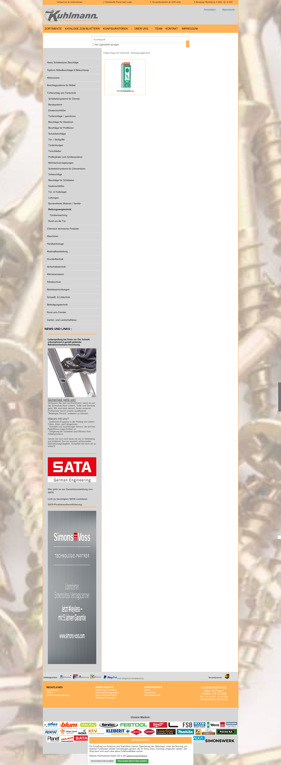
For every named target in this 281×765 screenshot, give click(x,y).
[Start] (72, 15)
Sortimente (53, 28)
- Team (157, 28)
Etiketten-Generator (105, 697)
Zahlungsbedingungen (107, 692)
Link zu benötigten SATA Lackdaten (67, 499)
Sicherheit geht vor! (62, 400)
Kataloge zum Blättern (82, 28)
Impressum (190, 28)
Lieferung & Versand (105, 690)
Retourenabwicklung (105, 695)
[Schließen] (188, 739)
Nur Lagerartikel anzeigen (107, 44)
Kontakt (172, 28)
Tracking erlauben (102, 761)
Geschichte (150, 692)
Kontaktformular (152, 695)
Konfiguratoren (115, 28)
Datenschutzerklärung (58, 695)
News (147, 690)
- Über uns (139, 28)
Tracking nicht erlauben (132, 761)
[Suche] (187, 43)
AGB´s (50, 692)
